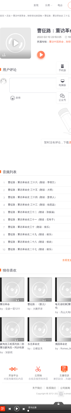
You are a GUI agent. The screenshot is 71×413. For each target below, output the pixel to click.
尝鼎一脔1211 (12, 308)
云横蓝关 (38, 348)
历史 (9, 15)
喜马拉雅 (13, 5)
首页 (2, 15)
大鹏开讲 (38, 308)
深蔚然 (9, 352)
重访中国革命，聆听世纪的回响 (27, 15)
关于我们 (37, 387)
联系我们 (51, 387)
